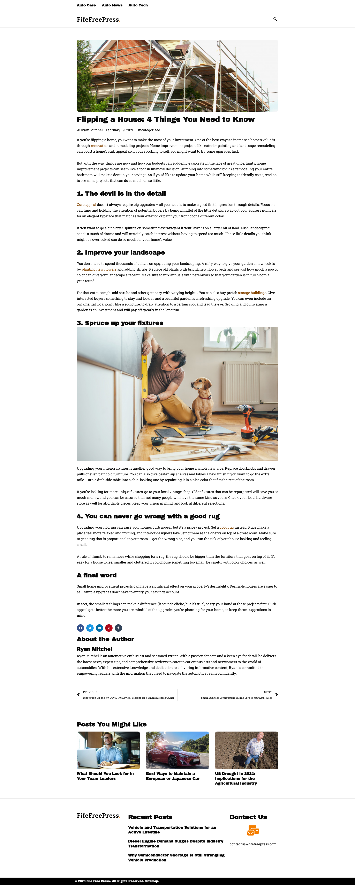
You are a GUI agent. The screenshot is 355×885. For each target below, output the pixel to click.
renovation (99, 145)
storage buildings (252, 292)
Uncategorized (148, 130)
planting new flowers (99, 269)
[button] (275, 19)
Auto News (112, 5)
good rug (227, 527)
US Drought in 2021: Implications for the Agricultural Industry (236, 778)
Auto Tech (138, 5)
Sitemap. (152, 881)
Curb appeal (86, 204)
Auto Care (86, 5)
